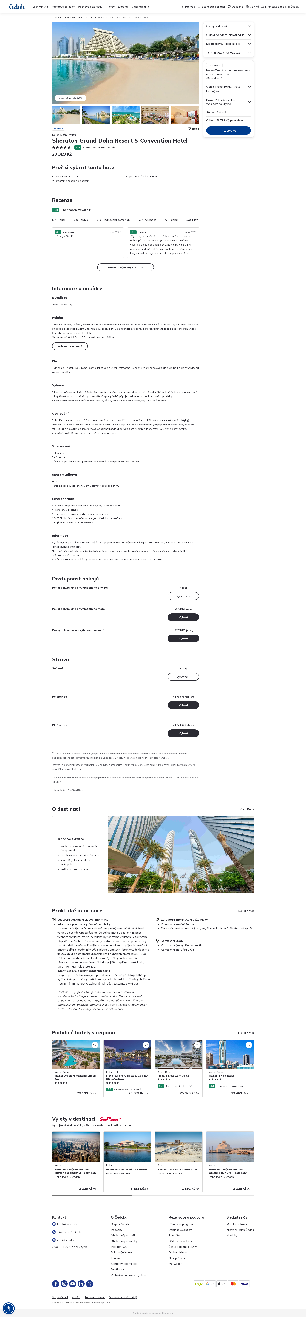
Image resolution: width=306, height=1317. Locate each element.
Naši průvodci (177, 1258)
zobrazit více (246, 1032)
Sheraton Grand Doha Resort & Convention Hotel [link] (123, 17)
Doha (93, 17)
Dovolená (57, 17)
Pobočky (116, 1229)
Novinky (231, 1235)
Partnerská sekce (95, 1297)
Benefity (174, 1235)
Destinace (117, 1269)
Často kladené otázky (183, 1246)
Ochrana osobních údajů (123, 1297)
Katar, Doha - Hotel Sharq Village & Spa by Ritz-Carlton (127, 1043)
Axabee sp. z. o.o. (101, 1302)
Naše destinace (72, 17)
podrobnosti (238, 120)
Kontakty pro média (124, 1263)
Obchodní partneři (123, 1235)
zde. (93, 966)
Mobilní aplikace (237, 1224)
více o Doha (246, 809)
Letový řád (213, 91)
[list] (75, 201)
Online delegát (178, 1252)
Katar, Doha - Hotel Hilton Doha (224, 1041)
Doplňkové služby (180, 1229)
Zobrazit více (246, 910)
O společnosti (120, 1224)
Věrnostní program (181, 1224)
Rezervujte (229, 130)
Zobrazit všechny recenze (125, 267)
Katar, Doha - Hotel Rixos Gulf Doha (176, 1041)
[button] (9, 1308)
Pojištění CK (119, 1246)
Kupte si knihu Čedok (240, 1229)
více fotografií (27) (70, 98)
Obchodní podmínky (124, 1241)
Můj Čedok (175, 1263)
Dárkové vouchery (180, 1241)
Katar (85, 17)
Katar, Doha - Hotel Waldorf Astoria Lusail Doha (73, 1043)
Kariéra (115, 1258)
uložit (195, 128)
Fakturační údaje (121, 1252)
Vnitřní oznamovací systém (128, 1275)
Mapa (72, 134)
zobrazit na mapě (70, 346)
